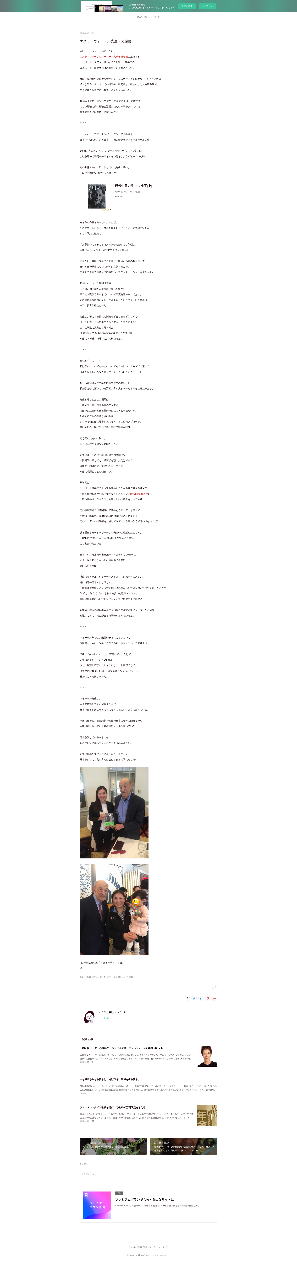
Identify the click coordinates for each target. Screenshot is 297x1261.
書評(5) (103, 977)
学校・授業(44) (85, 977)
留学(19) (110, 977)
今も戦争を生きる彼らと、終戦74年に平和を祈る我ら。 (110, 1079)
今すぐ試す (186, 6)
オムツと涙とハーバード (148, 16)
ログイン (207, 6)
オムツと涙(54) (127, 977)
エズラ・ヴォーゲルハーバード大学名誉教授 (104, 56)
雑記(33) (95, 977)
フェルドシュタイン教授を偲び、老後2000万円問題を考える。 (114, 1107)
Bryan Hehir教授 (139, 493)
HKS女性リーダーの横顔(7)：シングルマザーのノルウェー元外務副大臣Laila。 (123, 1048)
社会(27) (117, 977)
